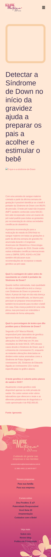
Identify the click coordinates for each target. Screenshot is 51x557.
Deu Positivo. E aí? (25, 503)
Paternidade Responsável (25, 506)
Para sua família (25, 484)
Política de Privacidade (25, 541)
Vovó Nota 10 (25, 510)
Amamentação (25, 514)
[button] (43, 7)
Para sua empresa (26, 488)
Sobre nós (25, 534)
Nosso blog (25, 538)
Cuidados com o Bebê (26, 517)
